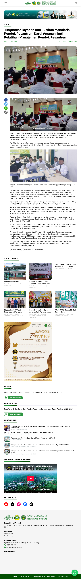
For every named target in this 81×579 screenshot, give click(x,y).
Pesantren (43, 314)
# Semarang (39, 249)
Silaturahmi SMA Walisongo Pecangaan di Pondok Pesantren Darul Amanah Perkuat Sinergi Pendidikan (14, 311)
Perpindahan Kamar (11, 282)
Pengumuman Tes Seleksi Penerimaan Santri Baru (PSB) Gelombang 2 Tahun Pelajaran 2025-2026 (43, 451)
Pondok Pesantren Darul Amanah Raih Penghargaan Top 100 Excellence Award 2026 (39, 311)
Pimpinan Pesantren (35, 315)
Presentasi (18, 284)
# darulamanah (16, 249)
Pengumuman (69, 314)
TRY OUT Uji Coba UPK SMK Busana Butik (65, 311)
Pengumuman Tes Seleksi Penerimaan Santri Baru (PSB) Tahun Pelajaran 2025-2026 (40, 445)
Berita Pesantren (9, 284)
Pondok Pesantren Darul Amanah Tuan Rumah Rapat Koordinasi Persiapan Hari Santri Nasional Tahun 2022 (40, 283)
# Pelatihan (27, 249)
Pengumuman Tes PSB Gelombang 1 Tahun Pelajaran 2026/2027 (33, 438)
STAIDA (13, 315)
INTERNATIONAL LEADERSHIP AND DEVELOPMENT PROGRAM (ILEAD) (28, 432)
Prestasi (44, 315)
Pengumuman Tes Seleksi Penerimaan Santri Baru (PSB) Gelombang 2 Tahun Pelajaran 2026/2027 (40, 427)
